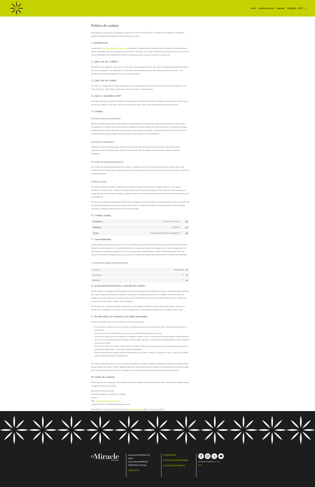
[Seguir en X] (214, 456)
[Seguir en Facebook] (201, 456)
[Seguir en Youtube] (221, 456)
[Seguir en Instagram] (208, 456)
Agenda (280, 8)
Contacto (291, 8)
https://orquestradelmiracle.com (114, 48)
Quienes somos (266, 8)
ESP (301, 8)
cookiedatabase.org (136, 409)
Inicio (253, 8)
